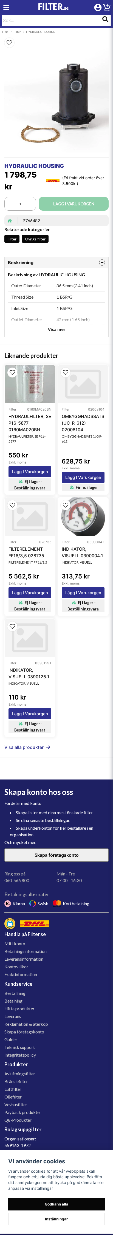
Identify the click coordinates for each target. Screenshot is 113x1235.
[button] (56, 43)
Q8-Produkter (18, 1120)
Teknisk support (19, 1047)
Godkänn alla (56, 1204)
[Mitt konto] (98, 7)
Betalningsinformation (25, 951)
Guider (10, 1039)
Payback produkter (22, 1112)
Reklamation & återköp (26, 1024)
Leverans (12, 1016)
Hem (5, 31)
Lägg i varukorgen (30, 471)
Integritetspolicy (20, 1054)
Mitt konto (14, 943)
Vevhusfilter (15, 1104)
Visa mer (57, 329)
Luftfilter (12, 1089)
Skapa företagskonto (57, 855)
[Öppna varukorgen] (106, 8)
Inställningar (56, 1219)
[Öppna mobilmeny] (6, 7)
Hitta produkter (19, 1008)
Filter (17, 31)
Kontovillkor (16, 966)
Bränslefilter (16, 1081)
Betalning (13, 1000)
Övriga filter (35, 239)
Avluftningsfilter (19, 1073)
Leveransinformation (23, 958)
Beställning (15, 993)
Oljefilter (13, 1096)
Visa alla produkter (24, 747)
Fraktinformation (20, 974)
